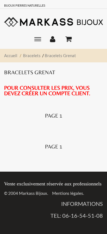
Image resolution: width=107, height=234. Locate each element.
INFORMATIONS (82, 203)
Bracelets (32, 55)
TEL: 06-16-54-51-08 (76, 215)
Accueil (10, 55)
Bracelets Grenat (60, 55)
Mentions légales (67, 193)
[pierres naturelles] (53, 21)
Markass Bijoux (33, 193)
